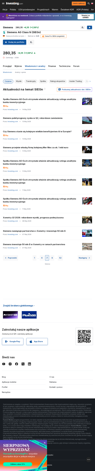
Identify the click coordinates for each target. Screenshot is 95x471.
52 (60, 258)
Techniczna (64, 66)
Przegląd (7, 66)
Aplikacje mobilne (9, 382)
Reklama (52, 382)
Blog (4, 377)
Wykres (18, 66)
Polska (13, 10)
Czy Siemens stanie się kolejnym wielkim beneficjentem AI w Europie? (37, 131)
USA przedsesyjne (26, 10)
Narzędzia (6, 392)
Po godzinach (43, 10)
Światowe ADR (67, 10)
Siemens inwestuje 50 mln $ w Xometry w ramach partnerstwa (34, 244)
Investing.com (13, 109)
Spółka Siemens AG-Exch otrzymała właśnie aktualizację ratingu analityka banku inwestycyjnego (39, 100)
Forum (76, 66)
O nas (51, 377)
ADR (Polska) (82, 10)
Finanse (52, 66)
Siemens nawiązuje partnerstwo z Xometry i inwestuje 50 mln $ (34, 231)
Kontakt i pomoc (56, 387)
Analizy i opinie (20, 72)
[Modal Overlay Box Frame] (23, 455)
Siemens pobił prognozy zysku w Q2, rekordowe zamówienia (32, 118)
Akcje (4, 10)
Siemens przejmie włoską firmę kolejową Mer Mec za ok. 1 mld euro (35, 147)
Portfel (4, 387)
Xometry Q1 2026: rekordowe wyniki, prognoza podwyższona (33, 217)
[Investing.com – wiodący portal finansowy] (14, 3)
